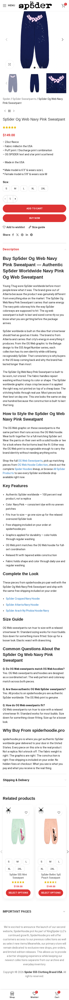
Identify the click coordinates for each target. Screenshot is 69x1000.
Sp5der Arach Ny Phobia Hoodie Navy (27, 610)
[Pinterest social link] (22, 234)
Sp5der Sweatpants (24, 98)
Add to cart (34, 208)
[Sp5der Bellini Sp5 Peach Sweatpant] (51, 831)
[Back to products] (9, 111)
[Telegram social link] (31, 234)
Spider (6, 98)
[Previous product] (5, 111)
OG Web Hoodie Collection (33, 464)
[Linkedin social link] (27, 234)
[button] (6, 39)
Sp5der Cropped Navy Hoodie (23, 598)
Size (5, 182)
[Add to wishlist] (26, 812)
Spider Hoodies (23, 469)
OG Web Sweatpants (30, 460)
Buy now (34, 218)
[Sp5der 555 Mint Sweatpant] (18, 831)
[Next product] (14, 111)
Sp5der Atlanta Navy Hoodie (22, 604)
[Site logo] (35, 5)
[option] (35, 68)
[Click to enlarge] (10, 64)
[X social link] (17, 234)
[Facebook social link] (13, 234)
